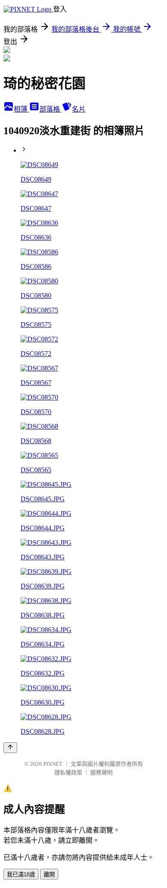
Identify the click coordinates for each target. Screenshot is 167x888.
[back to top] (10, 747)
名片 (79, 109)
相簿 (21, 109)
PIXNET (53, 764)
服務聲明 (101, 772)
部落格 (50, 109)
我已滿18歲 (21, 874)
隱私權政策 (68, 772)
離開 (49, 874)
